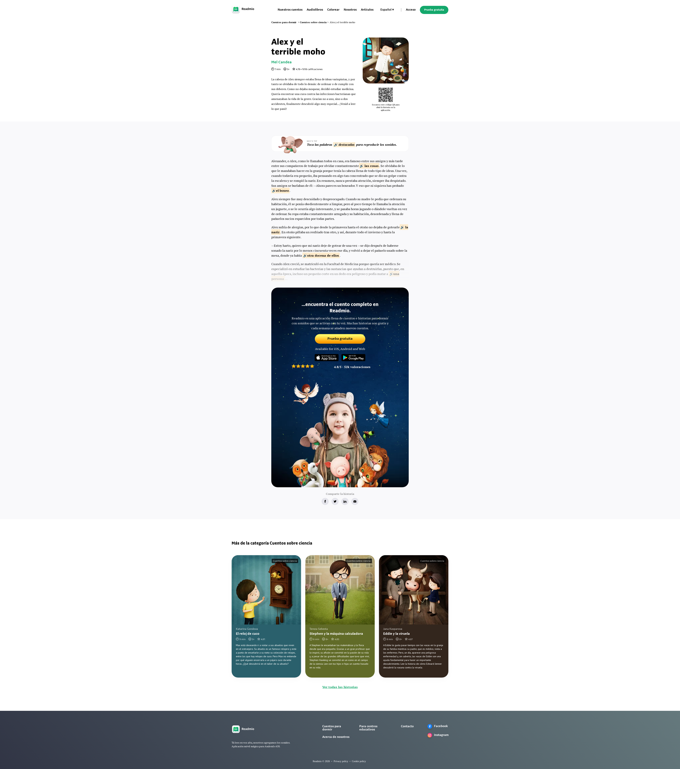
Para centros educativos (368, 728)
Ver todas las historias (340, 687)
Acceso (411, 9)
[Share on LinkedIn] (344, 501)
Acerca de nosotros (335, 737)
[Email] (354, 501)
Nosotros (350, 9)
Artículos (367, 9)
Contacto (407, 726)
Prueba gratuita (434, 9)
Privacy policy (341, 761)
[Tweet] (335, 501)
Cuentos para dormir (331, 728)
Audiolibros (315, 9)
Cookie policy (359, 761)
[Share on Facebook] (325, 501)
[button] (387, 10)
